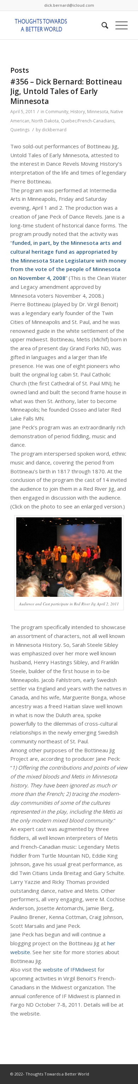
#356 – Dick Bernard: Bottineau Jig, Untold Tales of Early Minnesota (66, 91)
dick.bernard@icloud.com (69, 5)
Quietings (19, 130)
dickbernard (54, 130)
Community (56, 112)
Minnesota (97, 112)
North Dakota (45, 121)
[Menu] (118, 25)
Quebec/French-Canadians (87, 121)
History (77, 112)
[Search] (101, 25)
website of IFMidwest (69, 969)
